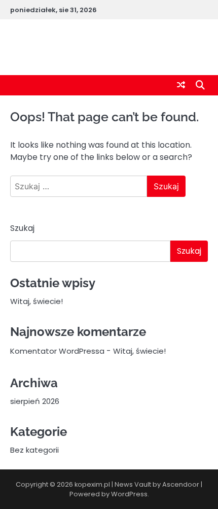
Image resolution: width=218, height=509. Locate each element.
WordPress (129, 494)
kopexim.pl (109, 47)
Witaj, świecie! (36, 301)
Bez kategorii (34, 450)
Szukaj (22, 228)
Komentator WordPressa (57, 351)
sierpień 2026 (34, 401)
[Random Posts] (181, 85)
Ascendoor (180, 484)
